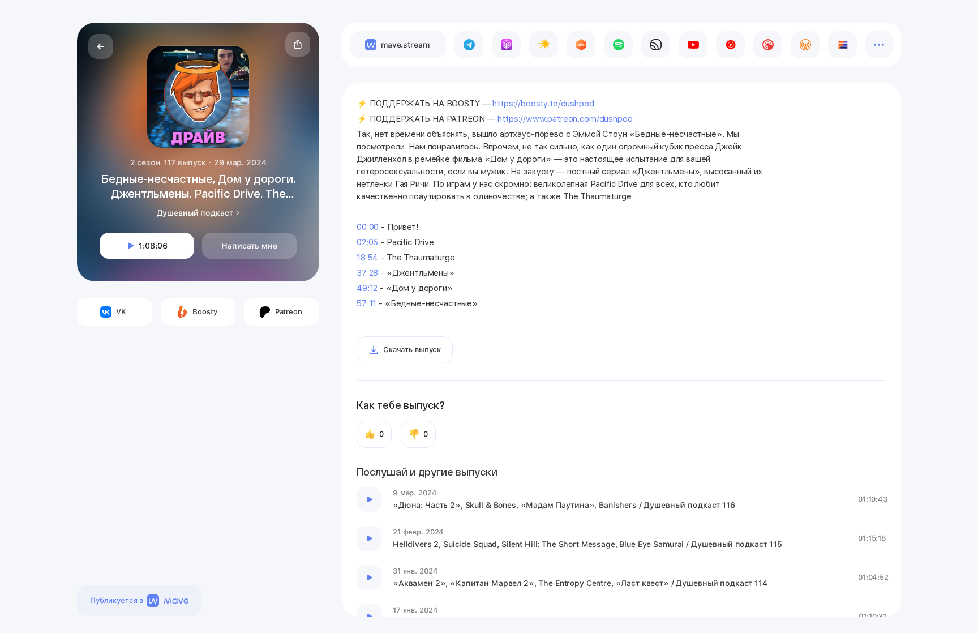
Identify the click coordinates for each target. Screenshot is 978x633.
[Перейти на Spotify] (618, 44)
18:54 (367, 258)
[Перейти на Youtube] (693, 44)
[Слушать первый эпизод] (369, 499)
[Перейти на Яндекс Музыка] (543, 44)
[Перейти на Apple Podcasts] (506, 44)
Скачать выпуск (412, 349)
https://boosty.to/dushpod (543, 104)
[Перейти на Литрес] (842, 44)
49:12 (367, 288)
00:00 (368, 227)
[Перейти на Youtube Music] (730, 44)
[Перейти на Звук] (655, 44)
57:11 (366, 303)
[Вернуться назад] (100, 46)
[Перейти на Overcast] (805, 44)
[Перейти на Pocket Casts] (767, 44)
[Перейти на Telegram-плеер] (468, 44)
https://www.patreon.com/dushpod (564, 119)
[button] (297, 44)
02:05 (367, 242)
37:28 (367, 273)
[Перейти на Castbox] (581, 44)
